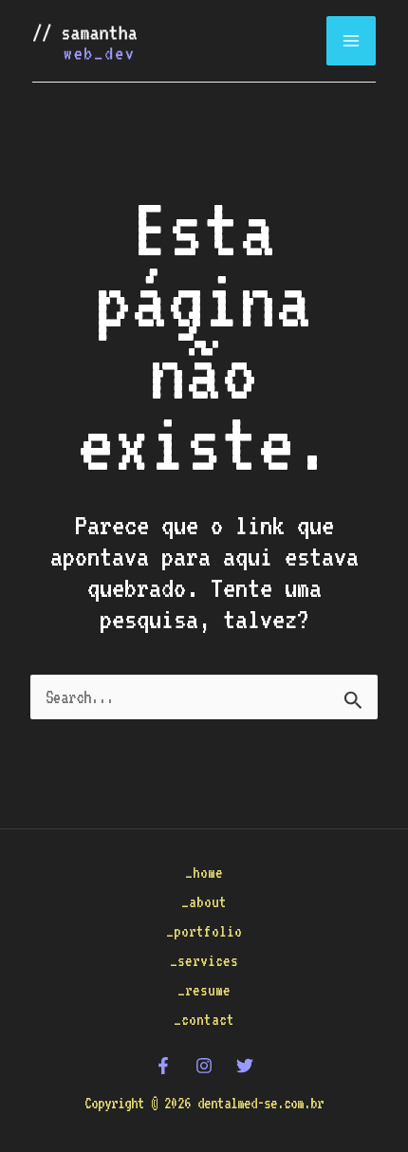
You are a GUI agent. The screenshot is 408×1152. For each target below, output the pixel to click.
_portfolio (204, 931)
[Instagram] (204, 1065)
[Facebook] (163, 1065)
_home (204, 873)
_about (204, 902)
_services (204, 961)
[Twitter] (244, 1065)
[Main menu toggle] (351, 40)
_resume (204, 990)
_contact (204, 1020)
